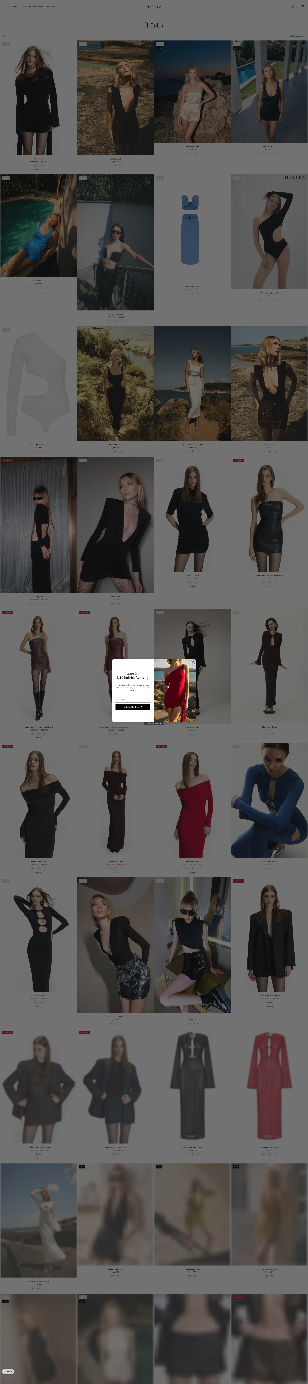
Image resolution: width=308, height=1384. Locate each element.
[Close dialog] (193, 662)
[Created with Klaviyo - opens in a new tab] (154, 723)
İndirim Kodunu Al (133, 707)
